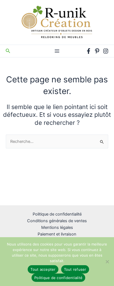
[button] (8, 50)
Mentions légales (57, 227)
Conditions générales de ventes (57, 220)
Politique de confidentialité (57, 214)
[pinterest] (97, 51)
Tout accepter (42, 269)
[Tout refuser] (107, 261)
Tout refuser (75, 269)
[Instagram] (105, 51)
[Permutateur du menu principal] (57, 51)
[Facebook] (88, 51)
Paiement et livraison (57, 234)
